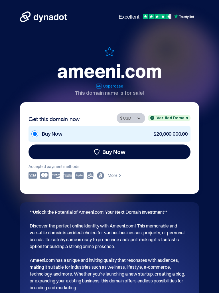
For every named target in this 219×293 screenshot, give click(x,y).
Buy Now (113, 151)
